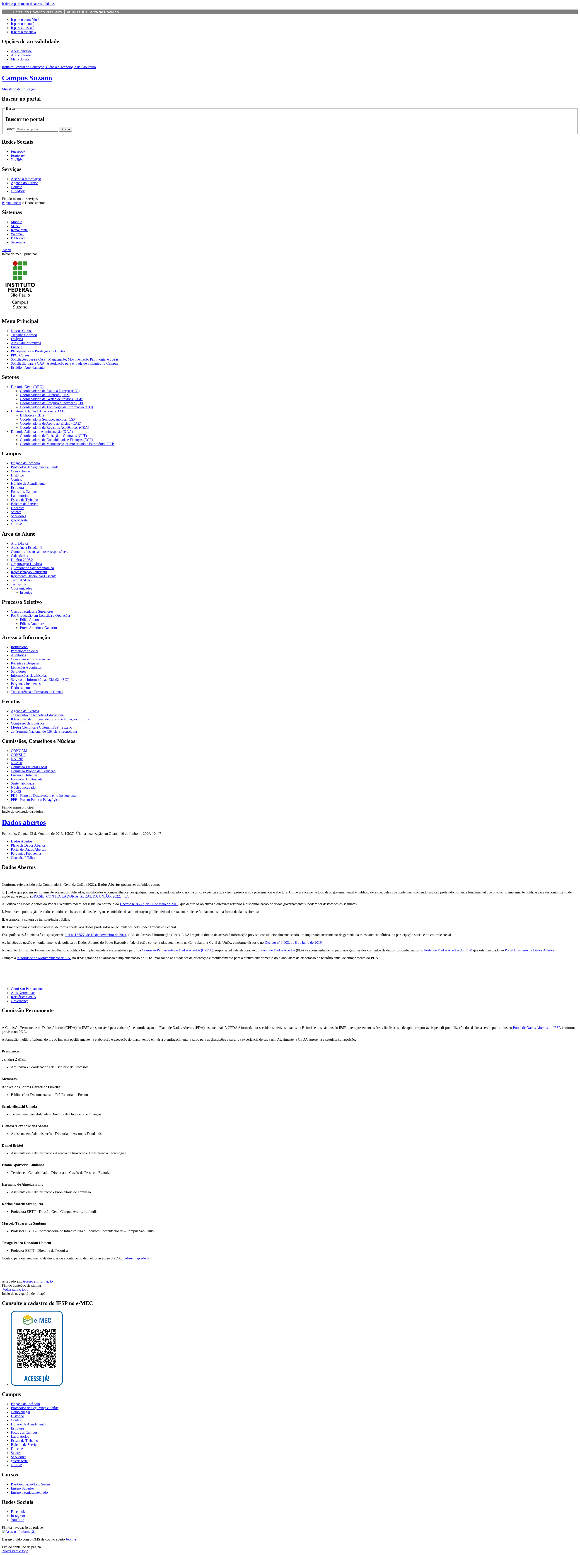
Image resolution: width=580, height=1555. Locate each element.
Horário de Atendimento (28, 483)
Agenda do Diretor (24, 183)
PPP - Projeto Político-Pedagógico (35, 800)
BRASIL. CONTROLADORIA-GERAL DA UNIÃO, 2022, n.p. (79, 896)
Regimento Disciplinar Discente (33, 576)
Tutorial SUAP (21, 580)
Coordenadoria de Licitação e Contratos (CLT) (53, 436)
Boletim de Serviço (24, 504)
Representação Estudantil (29, 572)
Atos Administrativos (26, 343)
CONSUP (18, 755)
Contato (16, 187)
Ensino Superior (22, 1488)
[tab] (21, 841)
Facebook (18, 1512)
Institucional (19, 647)
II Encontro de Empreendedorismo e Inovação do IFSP (50, 719)
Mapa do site (20, 59)
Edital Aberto (29, 619)
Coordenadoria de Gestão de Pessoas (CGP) (51, 399)
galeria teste (19, 520)
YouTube (17, 1520)
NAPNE (17, 759)
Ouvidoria (18, 191)
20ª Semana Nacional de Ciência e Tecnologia (44, 731)
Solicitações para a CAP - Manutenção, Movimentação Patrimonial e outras (64, 359)
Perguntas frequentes (26, 684)
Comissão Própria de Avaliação (33, 771)
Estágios (17, 339)
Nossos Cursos (21, 331)
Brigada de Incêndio (25, 463)
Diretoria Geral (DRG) (27, 387)
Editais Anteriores (32, 624)
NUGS (16, 791)
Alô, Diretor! (20, 543)
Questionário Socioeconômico (32, 568)
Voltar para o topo (15, 1289)
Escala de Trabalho (24, 500)
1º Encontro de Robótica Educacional (38, 715)
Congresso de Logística (27, 723)
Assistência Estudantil (26, 547)
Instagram (18, 1516)
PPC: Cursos (20, 355)
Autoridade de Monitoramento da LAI (44, 958)
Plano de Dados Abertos (277, 950)
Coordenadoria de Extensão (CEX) (45, 395)
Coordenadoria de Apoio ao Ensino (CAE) (50, 423)
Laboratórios (20, 496)
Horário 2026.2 (22, 560)
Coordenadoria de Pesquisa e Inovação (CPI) (52, 403)
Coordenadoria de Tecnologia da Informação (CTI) (56, 407)
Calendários (19, 556)
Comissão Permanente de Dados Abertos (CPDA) (177, 950)
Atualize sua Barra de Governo (93, 12)
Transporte (18, 584)
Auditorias (18, 655)
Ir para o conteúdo (25, 20)
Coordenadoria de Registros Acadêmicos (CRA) (54, 427)
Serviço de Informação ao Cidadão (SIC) (40, 679)
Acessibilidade (21, 51)
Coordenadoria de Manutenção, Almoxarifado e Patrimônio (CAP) (67, 444)
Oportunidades (21, 588)
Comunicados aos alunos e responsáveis (39, 552)
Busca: (10, 129)
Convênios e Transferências (30, 659)
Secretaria (18, 242)
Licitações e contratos (26, 667)
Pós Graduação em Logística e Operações (40, 615)
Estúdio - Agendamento (28, 367)
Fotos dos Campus (24, 491)
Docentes (17, 508)
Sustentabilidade (22, 783)
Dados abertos (21, 688)
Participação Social (24, 651)
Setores (16, 512)
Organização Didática (26, 564)
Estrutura (17, 487)
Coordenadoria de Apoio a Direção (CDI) (50, 391)
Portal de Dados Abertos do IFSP (447, 950)
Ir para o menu (22, 24)
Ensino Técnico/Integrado (29, 1492)
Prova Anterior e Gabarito (38, 628)
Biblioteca (18, 238)
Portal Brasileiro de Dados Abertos (529, 950)
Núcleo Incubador (24, 787)
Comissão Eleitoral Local (29, 767)
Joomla (71, 1539)
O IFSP (16, 524)
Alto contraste (21, 55)
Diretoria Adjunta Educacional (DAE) (38, 411)
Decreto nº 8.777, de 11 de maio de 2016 (149, 904)
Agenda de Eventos (25, 711)
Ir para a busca (22, 28)
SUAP (15, 226)
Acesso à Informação (26, 179)
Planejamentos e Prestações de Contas (38, 351)
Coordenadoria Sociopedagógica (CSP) (48, 419)
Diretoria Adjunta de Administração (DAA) (42, 431)
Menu (6, 250)
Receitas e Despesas (25, 663)
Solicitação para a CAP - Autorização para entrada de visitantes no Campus (64, 363)
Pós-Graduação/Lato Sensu (30, 1484)
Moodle (16, 222)
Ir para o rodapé (23, 32)
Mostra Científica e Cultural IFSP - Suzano (41, 727)
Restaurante (19, 230)
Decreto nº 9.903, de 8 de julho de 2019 (293, 942)
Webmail (17, 234)
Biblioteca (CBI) (32, 415)
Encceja (16, 347)
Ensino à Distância (24, 775)
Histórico (17, 475)
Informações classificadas (29, 675)
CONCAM (19, 751)
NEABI (16, 763)
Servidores (18, 516)
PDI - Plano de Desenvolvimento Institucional (44, 795)
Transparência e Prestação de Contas (37, 692)
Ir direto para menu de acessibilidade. (28, 4)
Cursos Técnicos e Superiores (32, 611)
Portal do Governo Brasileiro (37, 12)
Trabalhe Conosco (24, 335)
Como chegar (20, 471)
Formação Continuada (27, 779)
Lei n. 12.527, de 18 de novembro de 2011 (95, 935)
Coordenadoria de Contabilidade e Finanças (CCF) (56, 440)
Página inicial (11, 203)
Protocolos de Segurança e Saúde (34, 467)
